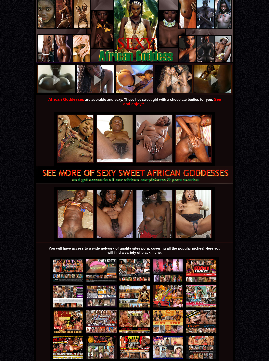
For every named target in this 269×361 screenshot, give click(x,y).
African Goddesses (66, 99)
